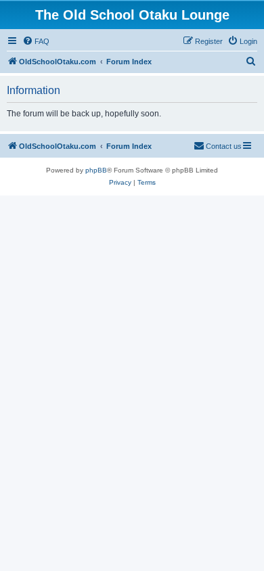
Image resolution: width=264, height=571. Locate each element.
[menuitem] (35, 41)
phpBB (96, 170)
